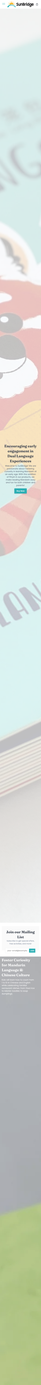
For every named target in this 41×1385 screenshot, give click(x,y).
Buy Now (20, 491)
